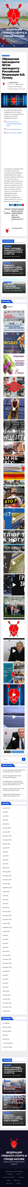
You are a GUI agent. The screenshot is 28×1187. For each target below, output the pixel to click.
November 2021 (7, 1007)
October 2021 (6, 1011)
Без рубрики (6, 1023)
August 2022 (6, 971)
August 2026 (6, 808)
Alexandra (16, 256)
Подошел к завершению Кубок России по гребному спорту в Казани (13, 268)
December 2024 (7, 875)
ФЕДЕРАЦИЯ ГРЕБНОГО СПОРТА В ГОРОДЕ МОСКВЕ (14, 33)
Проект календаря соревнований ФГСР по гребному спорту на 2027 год (13, 251)
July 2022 (5, 975)
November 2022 (7, 963)
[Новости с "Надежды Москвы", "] (14, 606)
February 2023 (7, 955)
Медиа (8, 1180)
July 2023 (5, 935)
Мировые (5, 1035)
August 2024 (6, 891)
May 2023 (5, 943)
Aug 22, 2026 (8, 1091)
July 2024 (5, 895)
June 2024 (5, 899)
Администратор (13, 82)
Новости (18, 1174)
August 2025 (6, 848)
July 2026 (5, 812)
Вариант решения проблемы (14, 132)
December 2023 (7, 915)
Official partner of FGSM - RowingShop (14, 1171)
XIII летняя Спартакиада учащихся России (12, 286)
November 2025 (7, 840)
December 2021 (7, 1003)
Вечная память (7, 1027)
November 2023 (7, 919)
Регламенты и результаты (9, 1177)
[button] (25, 45)
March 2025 (6, 867)
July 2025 (5, 852)
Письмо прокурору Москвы (13, 129)
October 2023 (6, 923)
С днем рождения (8, 1043)
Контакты (19, 1183)
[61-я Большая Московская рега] (14, 320)
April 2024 (5, 903)
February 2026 (7, 828)
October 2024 (6, 883)
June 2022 (5, 979)
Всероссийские (5, 55)
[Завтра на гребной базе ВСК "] (14, 628)
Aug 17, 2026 (8, 1123)
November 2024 (7, 879)
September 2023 (7, 927)
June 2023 (5, 939)
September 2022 (7, 967)
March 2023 (6, 951)
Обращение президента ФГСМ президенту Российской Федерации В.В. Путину (16, 86)
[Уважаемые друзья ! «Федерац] (14, 342)
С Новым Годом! (7, 1047)
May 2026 (5, 820)
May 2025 (5, 859)
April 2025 (5, 863)
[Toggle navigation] (14, 46)
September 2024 (7, 887)
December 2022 (7, 959)
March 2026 (6, 824)
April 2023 (5, 947)
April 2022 (5, 987)
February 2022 (7, 995)
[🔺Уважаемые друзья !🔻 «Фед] (14, 386)
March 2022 (6, 991)
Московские (6, 1039)
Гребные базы (17, 1180)
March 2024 (6, 907)
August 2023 (6, 931)
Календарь (21, 1177)
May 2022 (5, 983)
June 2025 (5, 855)
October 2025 (6, 844)
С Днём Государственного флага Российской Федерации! (12, 1086)
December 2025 (7, 836)
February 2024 (7, 911)
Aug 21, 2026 (8, 1107)
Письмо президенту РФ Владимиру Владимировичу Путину (14, 123)
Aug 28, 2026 (8, 1075)
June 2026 (5, 816)
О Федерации (10, 1174)
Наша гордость (9, 1183)
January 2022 (6, 999)
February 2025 (7, 871)
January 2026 (6, 832)
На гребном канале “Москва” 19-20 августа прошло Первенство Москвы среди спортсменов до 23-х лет (13, 783)
